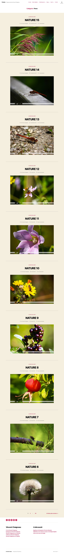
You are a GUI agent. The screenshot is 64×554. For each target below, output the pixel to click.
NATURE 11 (32, 218)
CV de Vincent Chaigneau (11, 530)
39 (35, 513)
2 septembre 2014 (34, 73)
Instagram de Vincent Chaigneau (13, 531)
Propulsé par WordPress (17, 551)
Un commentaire (41, 122)
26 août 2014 (33, 420)
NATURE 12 (32, 169)
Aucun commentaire (41, 172)
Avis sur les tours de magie (39, 533)
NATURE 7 (32, 417)
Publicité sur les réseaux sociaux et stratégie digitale (45, 531)
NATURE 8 (32, 367)
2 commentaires (41, 23)
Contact (56, 2)
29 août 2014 (33, 271)
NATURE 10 (32, 268)
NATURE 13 (32, 119)
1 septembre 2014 (33, 122)
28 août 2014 (33, 321)
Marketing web (42, 2)
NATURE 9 (32, 318)
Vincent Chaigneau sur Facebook (13, 533)
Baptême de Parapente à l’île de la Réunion (42, 530)
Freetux (3, 2)
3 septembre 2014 (34, 23)
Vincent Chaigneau (25, 23)
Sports (52, 2)
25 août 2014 (33, 470)
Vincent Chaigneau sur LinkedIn (13, 536)
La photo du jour (32, 16)
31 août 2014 (33, 172)
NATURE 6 (32, 466)
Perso (48, 2)
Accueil (29, 2)
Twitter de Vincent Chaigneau (12, 534)
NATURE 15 (32, 20)
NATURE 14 (32, 69)
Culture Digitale (34, 2)
